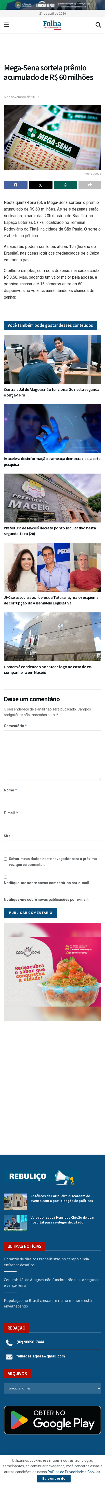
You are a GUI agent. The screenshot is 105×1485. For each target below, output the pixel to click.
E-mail (11, 812)
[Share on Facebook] (16, 185)
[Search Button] (98, 25)
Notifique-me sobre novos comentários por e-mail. (47, 883)
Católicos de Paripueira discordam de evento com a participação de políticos (62, 1198)
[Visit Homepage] (52, 25)
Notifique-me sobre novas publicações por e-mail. (46, 899)
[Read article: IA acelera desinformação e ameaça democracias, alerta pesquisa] (52, 428)
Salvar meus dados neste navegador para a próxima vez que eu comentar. (53, 861)
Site (7, 836)
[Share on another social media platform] (89, 185)
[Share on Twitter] (40, 185)
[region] (52, 5)
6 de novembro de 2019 (21, 97)
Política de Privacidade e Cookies (74, 1472)
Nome (10, 790)
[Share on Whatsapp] (65, 185)
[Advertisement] (52, 1084)
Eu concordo (53, 1478)
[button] (52, 49)
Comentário (16, 725)
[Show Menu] (6, 25)
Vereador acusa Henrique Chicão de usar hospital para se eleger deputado (63, 1220)
